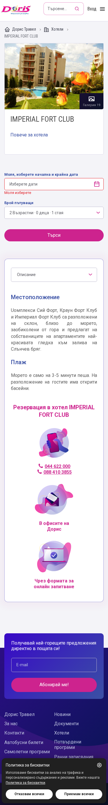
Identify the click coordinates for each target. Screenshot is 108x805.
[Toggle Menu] (102, 9)
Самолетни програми (27, 751)
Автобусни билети (23, 742)
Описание (26, 274)
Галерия (54, 76)
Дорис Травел (24, 29)
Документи (66, 723)
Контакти (14, 733)
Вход (91, 9)
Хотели (57, 29)
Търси (54, 235)
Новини (62, 714)
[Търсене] (77, 9)
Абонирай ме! (54, 684)
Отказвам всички (29, 794)
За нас (11, 723)
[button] (99, 765)
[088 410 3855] (54, 445)
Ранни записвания (73, 757)
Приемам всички (79, 794)
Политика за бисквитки (25, 783)
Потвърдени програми (67, 744)
